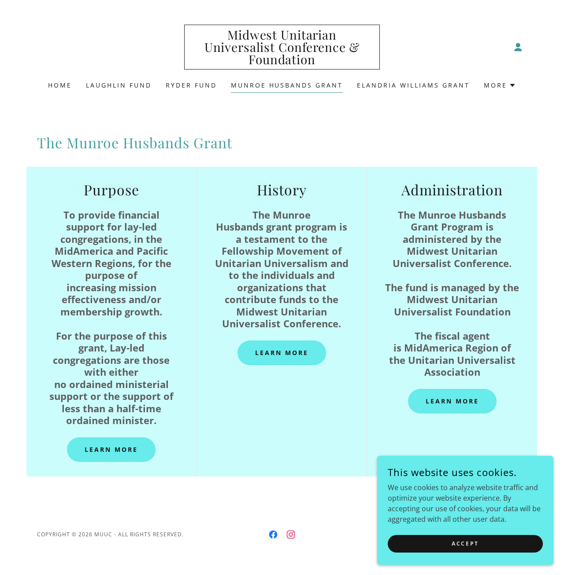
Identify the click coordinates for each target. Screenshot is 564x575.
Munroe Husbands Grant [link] (287, 85)
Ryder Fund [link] (191, 85)
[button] (518, 47)
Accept (465, 543)
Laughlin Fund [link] (119, 85)
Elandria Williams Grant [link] (413, 85)
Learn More (111, 449)
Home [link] (60, 85)
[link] (282, 61)
